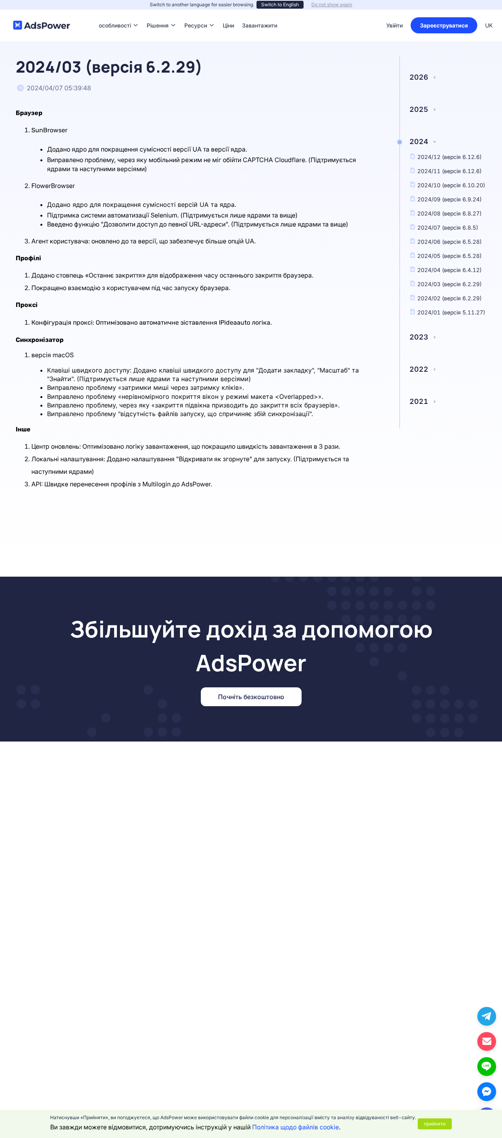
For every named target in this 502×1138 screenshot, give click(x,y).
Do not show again (331, 4)
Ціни (228, 13)
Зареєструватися (444, 25)
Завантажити (259, 13)
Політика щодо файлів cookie (295, 1127)
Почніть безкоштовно (251, 697)
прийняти (435, 1124)
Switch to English (280, 4)
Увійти (394, 25)
